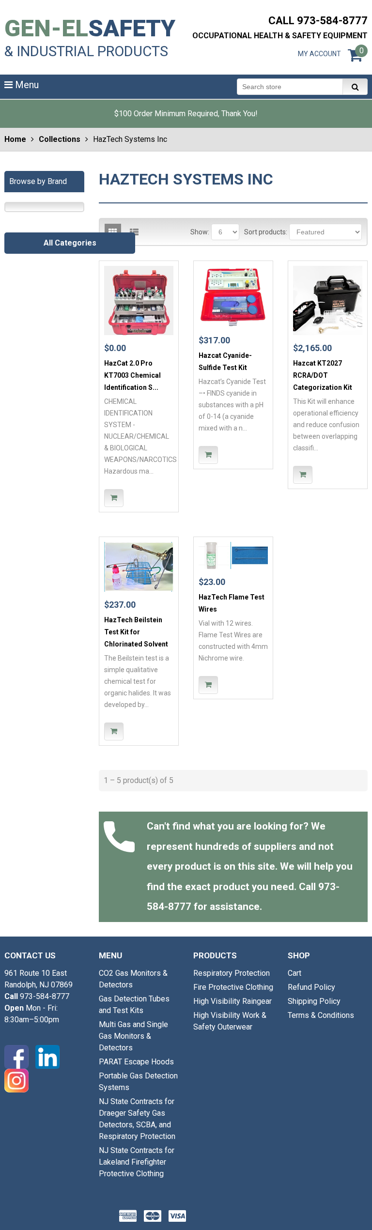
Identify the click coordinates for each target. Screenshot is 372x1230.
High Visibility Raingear (232, 1001)
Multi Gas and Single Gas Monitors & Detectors (133, 1036)
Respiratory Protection (231, 973)
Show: (199, 232)
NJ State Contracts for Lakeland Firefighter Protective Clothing (136, 1162)
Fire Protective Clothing (233, 987)
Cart (294, 973)
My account (319, 54)
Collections (59, 139)
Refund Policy (311, 987)
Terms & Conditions (321, 1015)
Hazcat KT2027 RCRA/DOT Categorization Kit (322, 375)
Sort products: (265, 232)
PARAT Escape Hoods (136, 1061)
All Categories (70, 242)
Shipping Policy (314, 1001)
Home (15, 139)
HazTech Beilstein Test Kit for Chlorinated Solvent (136, 632)
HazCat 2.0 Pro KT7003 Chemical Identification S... (132, 375)
